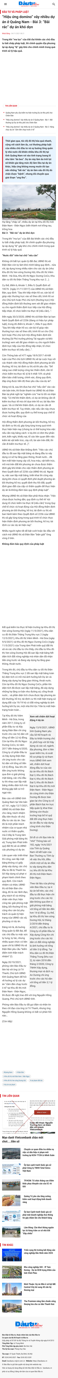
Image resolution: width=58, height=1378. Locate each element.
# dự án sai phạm (9, 1085)
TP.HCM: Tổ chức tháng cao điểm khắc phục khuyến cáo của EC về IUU (38, 1183)
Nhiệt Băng (6, 34)
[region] (29, 1049)
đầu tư (24, 148)
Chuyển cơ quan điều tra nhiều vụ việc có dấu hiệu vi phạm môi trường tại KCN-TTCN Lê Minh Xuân (38, 1152)
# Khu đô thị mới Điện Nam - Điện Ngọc (17, 1076)
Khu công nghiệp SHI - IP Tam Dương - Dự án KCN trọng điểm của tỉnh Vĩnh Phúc (39, 1270)
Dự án (28, 159)
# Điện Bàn (20, 1072)
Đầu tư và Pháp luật (15, 12)
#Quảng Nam (8, 1072)
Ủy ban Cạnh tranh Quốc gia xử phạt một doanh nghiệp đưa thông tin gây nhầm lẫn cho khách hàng (38, 1215)
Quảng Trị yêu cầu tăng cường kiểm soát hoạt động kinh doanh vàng (37, 1199)
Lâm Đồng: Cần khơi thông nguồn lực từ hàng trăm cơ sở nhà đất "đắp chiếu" (38, 1230)
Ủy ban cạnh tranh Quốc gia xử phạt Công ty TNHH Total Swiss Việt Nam (37, 1168)
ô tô (4, 988)
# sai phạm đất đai (36, 1080)
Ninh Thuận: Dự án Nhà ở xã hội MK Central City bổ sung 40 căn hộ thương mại (40, 1287)
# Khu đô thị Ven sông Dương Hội (15, 1080)
